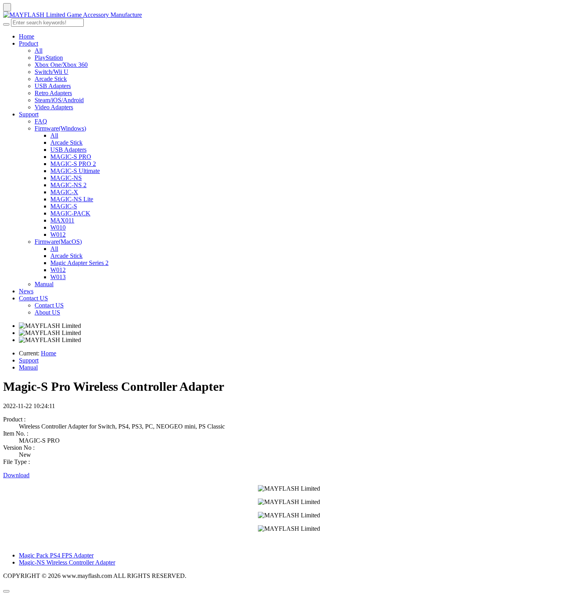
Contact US (33, 298)
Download (16, 475)
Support (29, 114)
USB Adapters (53, 86)
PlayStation (49, 57)
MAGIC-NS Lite (71, 199)
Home (26, 36)
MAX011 (62, 220)
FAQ (41, 121)
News (26, 291)
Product (28, 43)
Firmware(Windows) (60, 128)
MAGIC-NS (66, 178)
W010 (58, 227)
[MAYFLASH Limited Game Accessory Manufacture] (289, 14)
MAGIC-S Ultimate (75, 170)
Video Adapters (54, 107)
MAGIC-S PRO (70, 156)
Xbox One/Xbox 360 (61, 64)
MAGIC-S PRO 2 (73, 163)
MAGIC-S (63, 206)
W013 (58, 277)
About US (47, 312)
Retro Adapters (53, 93)
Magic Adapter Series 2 (79, 262)
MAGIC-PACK (70, 213)
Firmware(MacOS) (58, 241)
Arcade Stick (51, 78)
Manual (44, 284)
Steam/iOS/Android (59, 100)
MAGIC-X (64, 192)
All (38, 50)
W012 (58, 234)
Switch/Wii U (51, 71)
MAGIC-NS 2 (68, 185)
